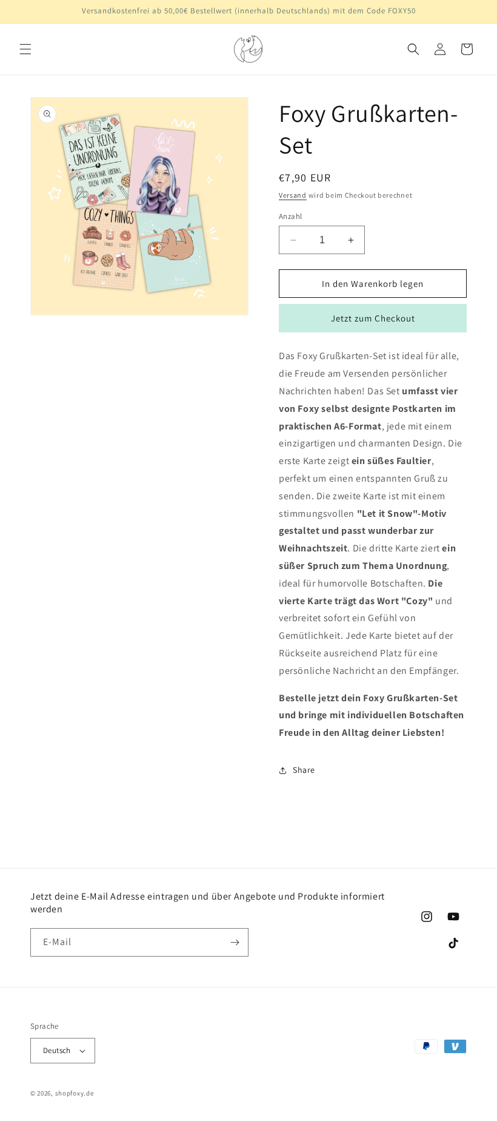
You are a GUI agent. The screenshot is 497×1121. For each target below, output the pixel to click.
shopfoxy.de (74, 1093)
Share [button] (304, 769)
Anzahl (290, 216)
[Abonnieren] (234, 942)
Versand (293, 195)
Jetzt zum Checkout (373, 318)
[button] (25, 49)
